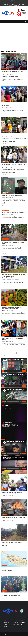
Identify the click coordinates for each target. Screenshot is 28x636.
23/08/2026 (9, 495)
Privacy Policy (13, 4)
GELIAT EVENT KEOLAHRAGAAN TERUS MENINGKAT (14, 212)
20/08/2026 (9, 597)
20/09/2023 (9, 277)
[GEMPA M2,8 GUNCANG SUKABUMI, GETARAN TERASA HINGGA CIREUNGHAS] (14, 559)
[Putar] (3, 371)
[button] (2, 21)
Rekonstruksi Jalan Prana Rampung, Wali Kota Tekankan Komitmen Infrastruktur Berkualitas (12, 493)
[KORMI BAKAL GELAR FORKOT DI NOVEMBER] (14, 185)
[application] (14, 365)
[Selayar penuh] (25, 371)
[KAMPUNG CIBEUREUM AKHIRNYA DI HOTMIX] (14, 125)
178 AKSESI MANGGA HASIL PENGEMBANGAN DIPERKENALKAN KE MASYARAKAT (12, 308)
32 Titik (5, 2)
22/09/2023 (9, 245)
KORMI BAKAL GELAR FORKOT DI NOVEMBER (12, 195)
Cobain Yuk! (10, 2)
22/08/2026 (9, 520)
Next (20, 353)
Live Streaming (6, 4)
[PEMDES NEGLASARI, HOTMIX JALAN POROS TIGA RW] (14, 154)
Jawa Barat (5, 590)
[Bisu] (23, 371)
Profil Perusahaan (21, 4)
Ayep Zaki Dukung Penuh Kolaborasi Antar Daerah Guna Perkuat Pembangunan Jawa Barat (13, 594)
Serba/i (10, 5)
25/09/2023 (9, 74)
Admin (4, 74)
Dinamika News (5, 68)
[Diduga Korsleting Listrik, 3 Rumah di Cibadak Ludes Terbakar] (14, 507)
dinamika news (17, 2)
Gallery (22, 2)
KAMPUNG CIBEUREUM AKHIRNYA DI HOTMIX (12, 135)
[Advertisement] (14, 43)
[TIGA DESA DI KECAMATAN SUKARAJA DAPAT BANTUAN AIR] (14, 94)
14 (17, 353)
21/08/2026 (9, 547)
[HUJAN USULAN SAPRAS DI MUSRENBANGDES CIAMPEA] (14, 328)
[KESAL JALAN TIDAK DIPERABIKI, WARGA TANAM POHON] (14, 232)
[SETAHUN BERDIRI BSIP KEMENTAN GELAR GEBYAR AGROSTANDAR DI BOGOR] (14, 264)
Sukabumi (4, 489)
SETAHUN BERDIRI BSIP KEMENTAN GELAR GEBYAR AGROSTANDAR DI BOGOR (14, 275)
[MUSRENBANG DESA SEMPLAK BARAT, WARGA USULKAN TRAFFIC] (14, 61)
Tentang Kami (16, 5)
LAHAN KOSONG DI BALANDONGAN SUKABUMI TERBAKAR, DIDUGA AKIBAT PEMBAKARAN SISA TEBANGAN (12, 544)
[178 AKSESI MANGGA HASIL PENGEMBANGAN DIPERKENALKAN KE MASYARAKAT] (14, 297)
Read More (4, 82)
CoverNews (16, 634)
